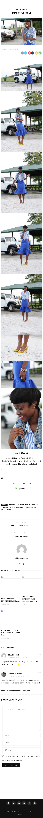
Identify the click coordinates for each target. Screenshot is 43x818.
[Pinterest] (19, 803)
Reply (40, 654)
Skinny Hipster (30, 507)
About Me (28, 811)
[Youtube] (23, 564)
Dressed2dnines (15, 673)
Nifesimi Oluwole (16, 507)
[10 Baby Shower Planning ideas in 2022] (11, 586)
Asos (33, 505)
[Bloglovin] (24, 803)
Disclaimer (21, 814)
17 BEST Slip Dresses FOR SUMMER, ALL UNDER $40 (10, 632)
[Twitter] (14, 803)
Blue (38, 505)
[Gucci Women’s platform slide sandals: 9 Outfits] (32, 585)
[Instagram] (29, 803)
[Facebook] (8, 803)
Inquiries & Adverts (12, 811)
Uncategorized (21, 9)
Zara (9, 509)
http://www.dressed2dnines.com (15, 691)
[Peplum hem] (21, 31)
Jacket (5, 507)
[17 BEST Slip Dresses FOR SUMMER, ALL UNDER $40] (11, 618)
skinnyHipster (7, 50)
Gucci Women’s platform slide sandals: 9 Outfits (30, 599)
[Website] (20, 564)
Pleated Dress (21, 536)
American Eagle (24, 505)
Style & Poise (13, 655)
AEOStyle (12, 505)
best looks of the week (21, 526)
